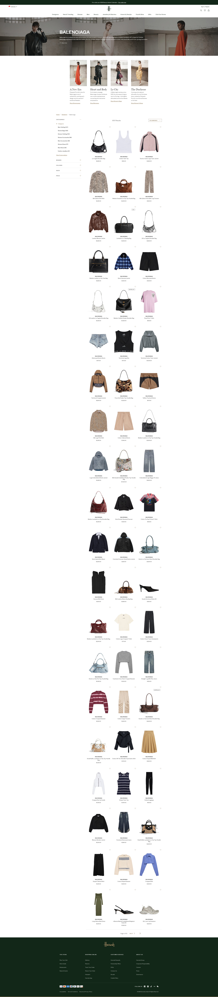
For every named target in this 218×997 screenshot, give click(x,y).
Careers (138, 967)
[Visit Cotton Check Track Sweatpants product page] (149, 607)
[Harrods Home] (109, 8)
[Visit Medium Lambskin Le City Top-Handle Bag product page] (99, 607)
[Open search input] (201, 10)
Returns (87, 964)
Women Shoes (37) (63, 144)
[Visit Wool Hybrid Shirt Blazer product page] (99, 527)
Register (207, 6)
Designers (55, 14)
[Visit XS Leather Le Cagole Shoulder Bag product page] (99, 287)
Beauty (96, 14)
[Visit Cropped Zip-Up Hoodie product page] (99, 768)
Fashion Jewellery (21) (64, 151)
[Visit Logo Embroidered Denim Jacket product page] (99, 446)
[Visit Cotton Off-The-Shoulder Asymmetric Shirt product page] (124, 727)
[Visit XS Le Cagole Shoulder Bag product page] (149, 207)
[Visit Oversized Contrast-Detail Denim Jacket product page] (124, 527)
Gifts (149, 14)
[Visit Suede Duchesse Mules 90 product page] (149, 567)
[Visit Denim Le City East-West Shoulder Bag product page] (149, 527)
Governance (139, 974)
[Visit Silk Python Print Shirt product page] (99, 167)
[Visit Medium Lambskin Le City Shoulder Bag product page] (99, 488)
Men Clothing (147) (63, 127)
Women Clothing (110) (64, 134)
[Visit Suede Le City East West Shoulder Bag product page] (149, 687)
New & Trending (68, 14)
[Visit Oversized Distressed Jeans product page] (124, 808)
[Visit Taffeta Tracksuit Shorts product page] (149, 366)
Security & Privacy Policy (85, 991)
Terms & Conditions (73, 991)
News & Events (64, 971)
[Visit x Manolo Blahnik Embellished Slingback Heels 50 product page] (124, 890)
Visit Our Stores (161, 14)
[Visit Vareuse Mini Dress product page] (99, 567)
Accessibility (63, 991)
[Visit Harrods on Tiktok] (151, 986)
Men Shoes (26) (62, 147)
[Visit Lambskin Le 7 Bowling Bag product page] (124, 207)
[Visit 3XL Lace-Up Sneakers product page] (149, 890)
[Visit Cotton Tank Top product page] (124, 127)
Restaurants (63, 967)
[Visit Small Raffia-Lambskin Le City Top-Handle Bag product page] (99, 727)
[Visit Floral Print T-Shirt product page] (149, 287)
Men (88, 14)
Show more (64, 43)
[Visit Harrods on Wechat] (157, 986)
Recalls (113, 974)
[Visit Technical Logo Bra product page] (124, 326)
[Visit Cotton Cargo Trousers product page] (124, 687)
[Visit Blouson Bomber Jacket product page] (99, 808)
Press (137, 971)
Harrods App (88, 978)
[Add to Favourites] (110, 127)
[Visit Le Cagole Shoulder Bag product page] (99, 127)
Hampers (87, 974)
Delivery (87, 960)
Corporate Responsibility (143, 964)
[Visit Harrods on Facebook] (144, 986)
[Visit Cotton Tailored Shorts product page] (124, 406)
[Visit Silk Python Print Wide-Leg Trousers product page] (149, 167)
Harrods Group (140, 960)
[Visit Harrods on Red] (154, 986)
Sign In (202, 6)
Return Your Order (90, 971)
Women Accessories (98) (65, 137)
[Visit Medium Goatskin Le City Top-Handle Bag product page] (124, 167)
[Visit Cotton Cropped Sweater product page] (99, 687)
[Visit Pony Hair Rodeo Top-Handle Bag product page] (124, 366)
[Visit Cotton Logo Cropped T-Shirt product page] (124, 607)
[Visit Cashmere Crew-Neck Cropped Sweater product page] (124, 647)
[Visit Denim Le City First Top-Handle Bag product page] (99, 647)
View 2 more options (61, 155)
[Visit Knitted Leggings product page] (149, 768)
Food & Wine (140, 14)
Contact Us (114, 971)
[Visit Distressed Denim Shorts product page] (99, 326)
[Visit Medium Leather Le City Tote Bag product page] (99, 247)
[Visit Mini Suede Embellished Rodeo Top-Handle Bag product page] (124, 446)
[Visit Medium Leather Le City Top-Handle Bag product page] (149, 406)
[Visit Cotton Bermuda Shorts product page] (149, 247)
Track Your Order (90, 967)
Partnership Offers (116, 964)
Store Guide (63, 964)
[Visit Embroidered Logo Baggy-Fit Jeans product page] (149, 446)
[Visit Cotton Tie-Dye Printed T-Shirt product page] (149, 488)
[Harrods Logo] (109, 944)
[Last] (140, 933)
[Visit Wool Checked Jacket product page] (124, 247)
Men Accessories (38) (64, 141)
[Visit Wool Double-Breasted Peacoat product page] (124, 488)
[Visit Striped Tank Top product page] (124, 768)
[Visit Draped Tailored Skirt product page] (99, 850)
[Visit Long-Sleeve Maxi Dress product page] (99, 890)
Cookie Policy (114, 978)
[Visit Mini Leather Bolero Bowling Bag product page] (124, 567)
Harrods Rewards (115, 960)
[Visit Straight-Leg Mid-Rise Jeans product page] (149, 647)
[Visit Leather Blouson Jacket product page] (99, 207)
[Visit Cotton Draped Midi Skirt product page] (149, 727)
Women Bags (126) (63, 130)
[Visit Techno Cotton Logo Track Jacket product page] (149, 127)
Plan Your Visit (63, 960)
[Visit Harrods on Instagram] (148, 986)
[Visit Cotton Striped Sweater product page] (124, 850)
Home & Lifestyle (126, 14)
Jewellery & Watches (109, 14)
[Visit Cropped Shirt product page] (149, 850)
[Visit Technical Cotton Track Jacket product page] (149, 326)
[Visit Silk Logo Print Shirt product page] (99, 406)
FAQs (112, 967)
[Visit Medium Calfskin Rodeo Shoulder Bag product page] (124, 287)
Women (79, 14)
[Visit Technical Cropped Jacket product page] (99, 366)
